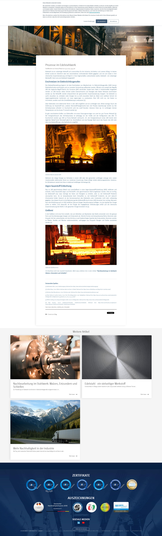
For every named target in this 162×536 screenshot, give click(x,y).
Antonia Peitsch (59, 68)
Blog (49, 307)
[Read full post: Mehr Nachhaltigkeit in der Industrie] (45, 422)
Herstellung (60, 307)
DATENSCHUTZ (118, 531)
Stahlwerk (67, 307)
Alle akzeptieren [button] (101, 21)
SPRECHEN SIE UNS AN (81, 529)
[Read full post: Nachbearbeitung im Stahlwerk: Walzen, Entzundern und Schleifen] (45, 357)
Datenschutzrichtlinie (94, 12)
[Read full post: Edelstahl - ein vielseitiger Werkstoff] (117, 357)
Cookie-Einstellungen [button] (89, 21)
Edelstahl (54, 307)
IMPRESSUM (105, 531)
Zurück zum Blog (52, 314)
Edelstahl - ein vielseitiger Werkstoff (105, 383)
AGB (127, 531)
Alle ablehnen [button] (113, 21)
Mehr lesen (72, 394)
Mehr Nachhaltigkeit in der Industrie (33, 448)
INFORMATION (137, 531)
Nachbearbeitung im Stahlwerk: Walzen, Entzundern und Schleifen (45, 385)
